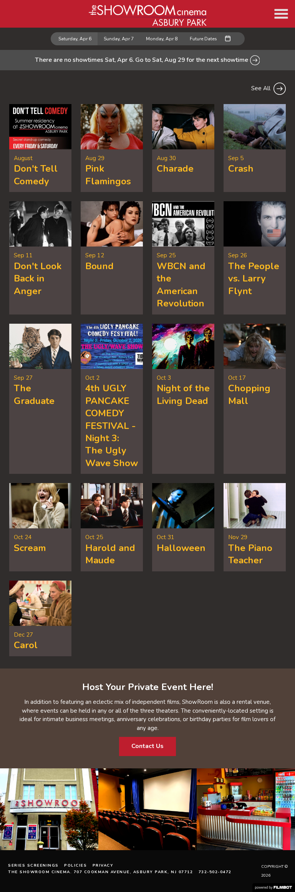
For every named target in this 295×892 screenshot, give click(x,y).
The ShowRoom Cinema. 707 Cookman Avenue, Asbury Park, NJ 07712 (100, 872)
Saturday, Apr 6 (74, 39)
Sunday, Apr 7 (119, 39)
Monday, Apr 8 (161, 39)
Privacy (103, 865)
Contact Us (147, 746)
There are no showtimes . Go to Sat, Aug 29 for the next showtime (142, 60)
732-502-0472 (215, 872)
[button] (281, 14)
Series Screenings (33, 865)
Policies (75, 865)
